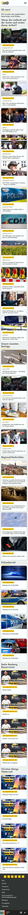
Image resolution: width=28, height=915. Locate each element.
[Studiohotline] (23, 876)
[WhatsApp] (5, 876)
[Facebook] (8, 876)
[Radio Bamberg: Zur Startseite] (12, 3)
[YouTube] (16, 876)
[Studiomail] (19, 876)
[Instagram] (12, 876)
